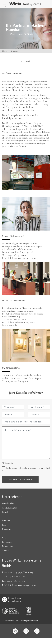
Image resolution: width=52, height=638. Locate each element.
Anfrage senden (21, 479)
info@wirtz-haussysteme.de (23, 585)
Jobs (4, 525)
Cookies (5, 550)
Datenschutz (23, 468)
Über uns (6, 520)
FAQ (4, 537)
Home (4, 51)
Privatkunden (8, 503)
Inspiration (7, 529)
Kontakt (5, 512)
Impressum (7, 542)
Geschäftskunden (9, 507)
